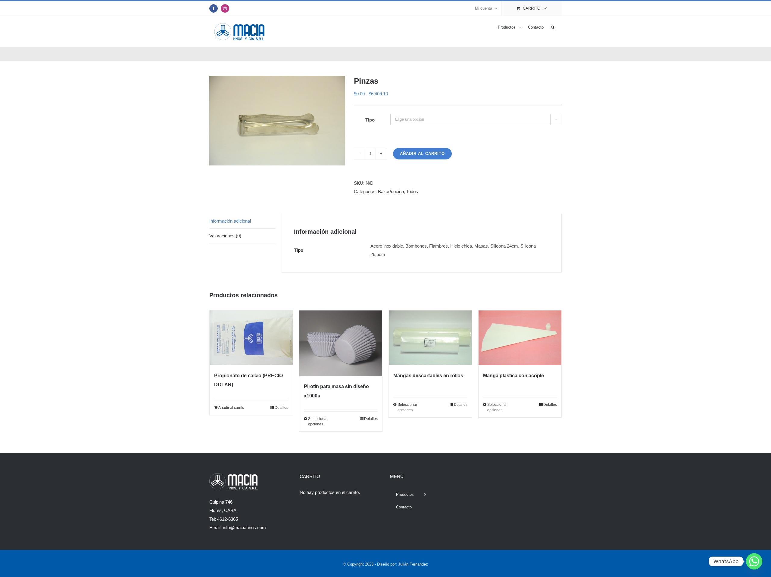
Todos (412, 191)
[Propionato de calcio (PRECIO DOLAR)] (251, 337)
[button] (552, 26)
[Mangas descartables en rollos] (430, 337)
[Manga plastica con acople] (520, 337)
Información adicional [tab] (230, 221)
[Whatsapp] (754, 561)
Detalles (281, 408)
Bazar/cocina (391, 191)
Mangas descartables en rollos (428, 375)
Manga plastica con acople (513, 375)
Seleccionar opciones (318, 421)
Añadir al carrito (422, 153)
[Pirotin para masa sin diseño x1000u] (340, 343)
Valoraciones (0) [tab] (225, 235)
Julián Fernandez (413, 564)
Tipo (370, 119)
